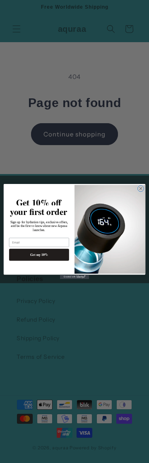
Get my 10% (39, 254)
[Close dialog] (140, 188)
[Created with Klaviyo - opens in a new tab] (74, 276)
